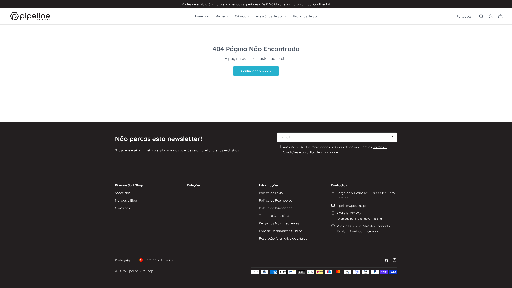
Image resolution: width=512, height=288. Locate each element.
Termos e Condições (274, 216)
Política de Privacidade (321, 152)
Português (464, 16)
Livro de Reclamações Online (280, 231)
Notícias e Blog (126, 200)
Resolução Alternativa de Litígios (283, 238)
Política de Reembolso (275, 200)
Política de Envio (271, 193)
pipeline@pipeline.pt (351, 206)
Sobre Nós (123, 193)
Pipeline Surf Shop (140, 271)
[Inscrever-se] (392, 137)
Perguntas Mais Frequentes (279, 223)
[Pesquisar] (481, 16)
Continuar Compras (256, 71)
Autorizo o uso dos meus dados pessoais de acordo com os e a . (335, 149)
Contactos (122, 208)
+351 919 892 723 (360, 215)
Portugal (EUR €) (157, 260)
